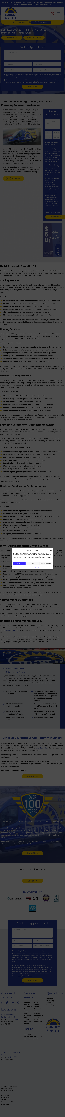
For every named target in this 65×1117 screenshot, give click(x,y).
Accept (19, 563)
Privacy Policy (35, 567)
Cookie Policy (28, 567)
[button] (51, 550)
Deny (32, 563)
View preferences (45, 563)
